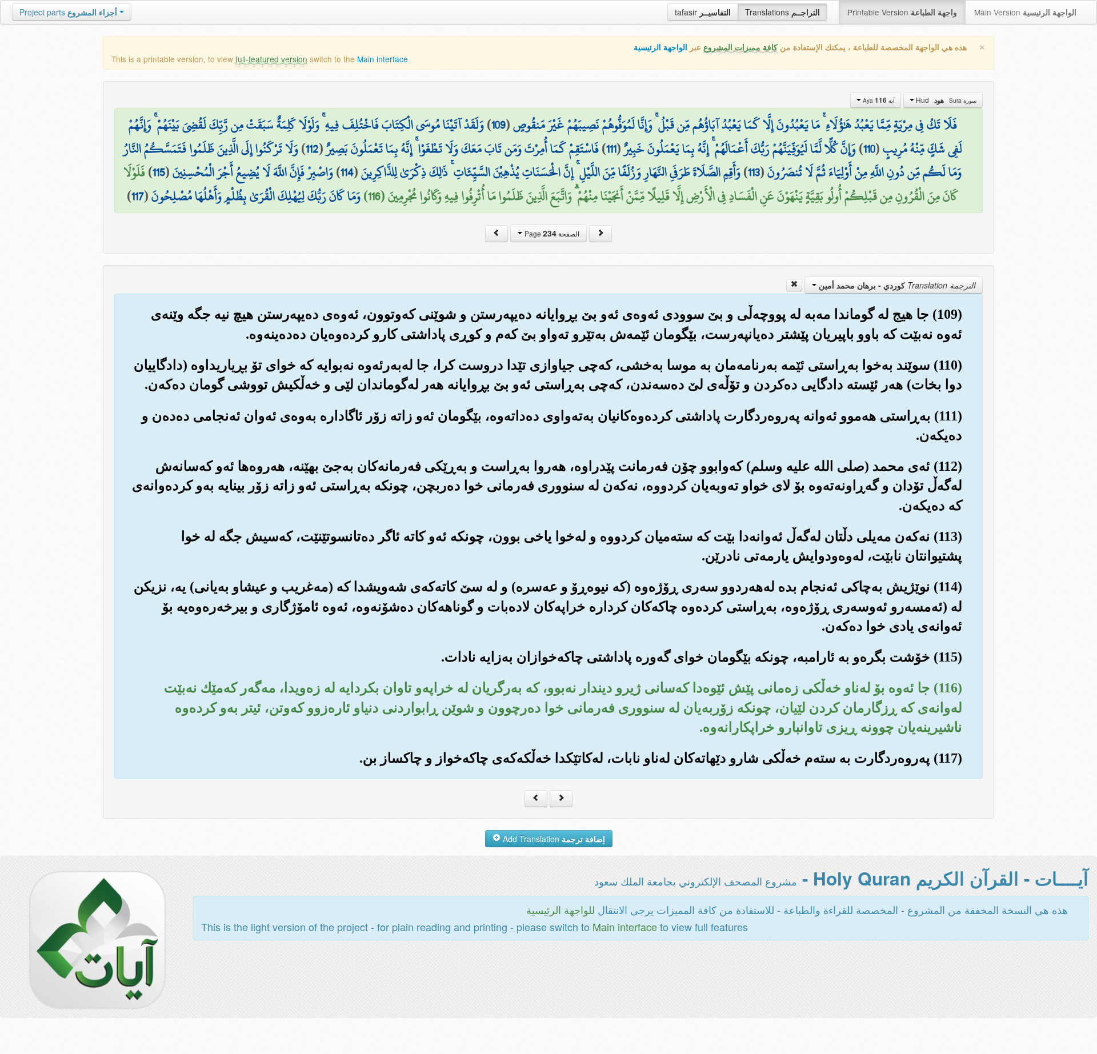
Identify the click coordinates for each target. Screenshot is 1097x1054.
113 (754, 172)
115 (159, 172)
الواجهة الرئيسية (660, 47)
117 (137, 196)
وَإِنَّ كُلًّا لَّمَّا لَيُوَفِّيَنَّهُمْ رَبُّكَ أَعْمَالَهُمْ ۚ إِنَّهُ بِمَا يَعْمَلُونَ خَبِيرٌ (740, 148)
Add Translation (553, 838)
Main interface (382, 59)
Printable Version (902, 12)
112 (312, 148)
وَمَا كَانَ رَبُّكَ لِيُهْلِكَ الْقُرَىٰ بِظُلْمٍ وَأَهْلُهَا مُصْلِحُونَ (256, 196)
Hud (945, 100)
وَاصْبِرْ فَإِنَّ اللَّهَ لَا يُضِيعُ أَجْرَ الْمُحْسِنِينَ (253, 172)
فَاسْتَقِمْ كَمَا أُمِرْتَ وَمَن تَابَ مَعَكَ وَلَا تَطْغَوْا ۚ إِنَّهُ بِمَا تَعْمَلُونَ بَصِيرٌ (462, 148)
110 (869, 148)
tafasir (703, 12)
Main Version (1025, 12)
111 (611, 148)
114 (347, 172)
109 (498, 124)
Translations (782, 12)
